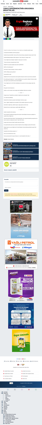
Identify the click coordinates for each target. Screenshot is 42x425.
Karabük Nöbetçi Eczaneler (9, 371)
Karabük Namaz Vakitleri (9, 373)
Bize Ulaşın (13, 361)
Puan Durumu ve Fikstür (8, 376)
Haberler (5, 6)
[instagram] (22, 389)
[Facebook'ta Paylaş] (4, 39)
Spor (11, 3)
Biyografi (5, 407)
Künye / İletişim (19, 361)
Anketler (5, 409)
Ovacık (37, 3)
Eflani (33, 3)
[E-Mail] (11, 166)
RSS (11, 383)
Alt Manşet (3, 3)
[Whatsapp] (25, 359)
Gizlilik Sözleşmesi (35, 361)
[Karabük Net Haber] (20, 1)
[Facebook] (17, 359)
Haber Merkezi (13, 163)
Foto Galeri (5, 401)
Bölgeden (15, 3)
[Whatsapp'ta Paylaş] (8, 39)
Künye (4, 410)
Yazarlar (5, 403)
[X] (19, 359)
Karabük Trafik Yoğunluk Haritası (28, 373)
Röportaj (5, 406)
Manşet (6, 398)
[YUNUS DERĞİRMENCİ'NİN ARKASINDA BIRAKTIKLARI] (21, 27)
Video (4, 402)
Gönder (6, 190)
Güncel (7, 3)
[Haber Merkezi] (6, 164)
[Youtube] (23, 359)
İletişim (5, 411)
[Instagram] (21, 359)
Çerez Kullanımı (27, 361)
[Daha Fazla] (10, 39)
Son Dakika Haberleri (8, 378)
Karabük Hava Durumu (26, 371)
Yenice (24, 3)
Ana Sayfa (5, 392)
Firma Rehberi (6, 405)
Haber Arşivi (25, 378)
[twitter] (15, 389)
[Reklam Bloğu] (21, 226)
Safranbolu (20, 3)
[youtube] (29, 389)
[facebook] (8, 389)
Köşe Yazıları (10, 6)
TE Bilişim (23, 386)
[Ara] (38, 1)
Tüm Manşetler (25, 376)
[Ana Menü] (3, 1)
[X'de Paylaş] (6, 39)
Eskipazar (29, 3)
